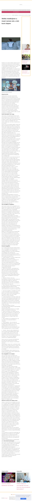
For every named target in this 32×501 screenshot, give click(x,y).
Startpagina (3, 15)
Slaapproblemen (9, 15)
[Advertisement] (10, 4)
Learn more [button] (27, 496)
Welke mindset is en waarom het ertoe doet (25, 51)
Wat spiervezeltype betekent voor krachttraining (25, 62)
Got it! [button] (23, 498)
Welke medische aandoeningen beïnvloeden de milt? (25, 71)
